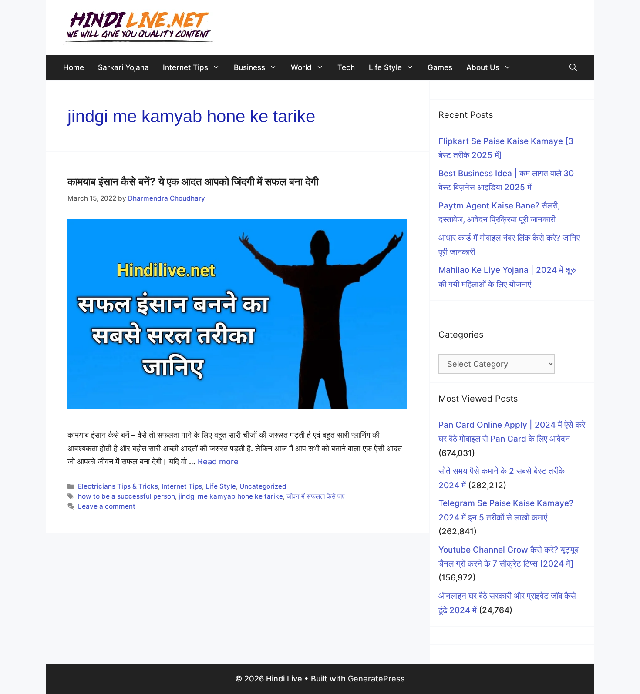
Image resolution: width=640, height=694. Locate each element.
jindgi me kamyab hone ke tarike (231, 496)
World (301, 67)
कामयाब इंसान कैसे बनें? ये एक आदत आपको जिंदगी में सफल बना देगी (192, 181)
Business (249, 67)
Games (440, 67)
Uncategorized (262, 486)
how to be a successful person (126, 496)
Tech (346, 67)
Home (73, 67)
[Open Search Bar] (573, 67)
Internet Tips (185, 67)
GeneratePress (376, 678)
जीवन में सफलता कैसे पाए (315, 496)
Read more (218, 461)
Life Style (385, 67)
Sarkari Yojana (123, 67)
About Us (482, 67)
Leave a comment (106, 506)
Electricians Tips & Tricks (118, 486)
